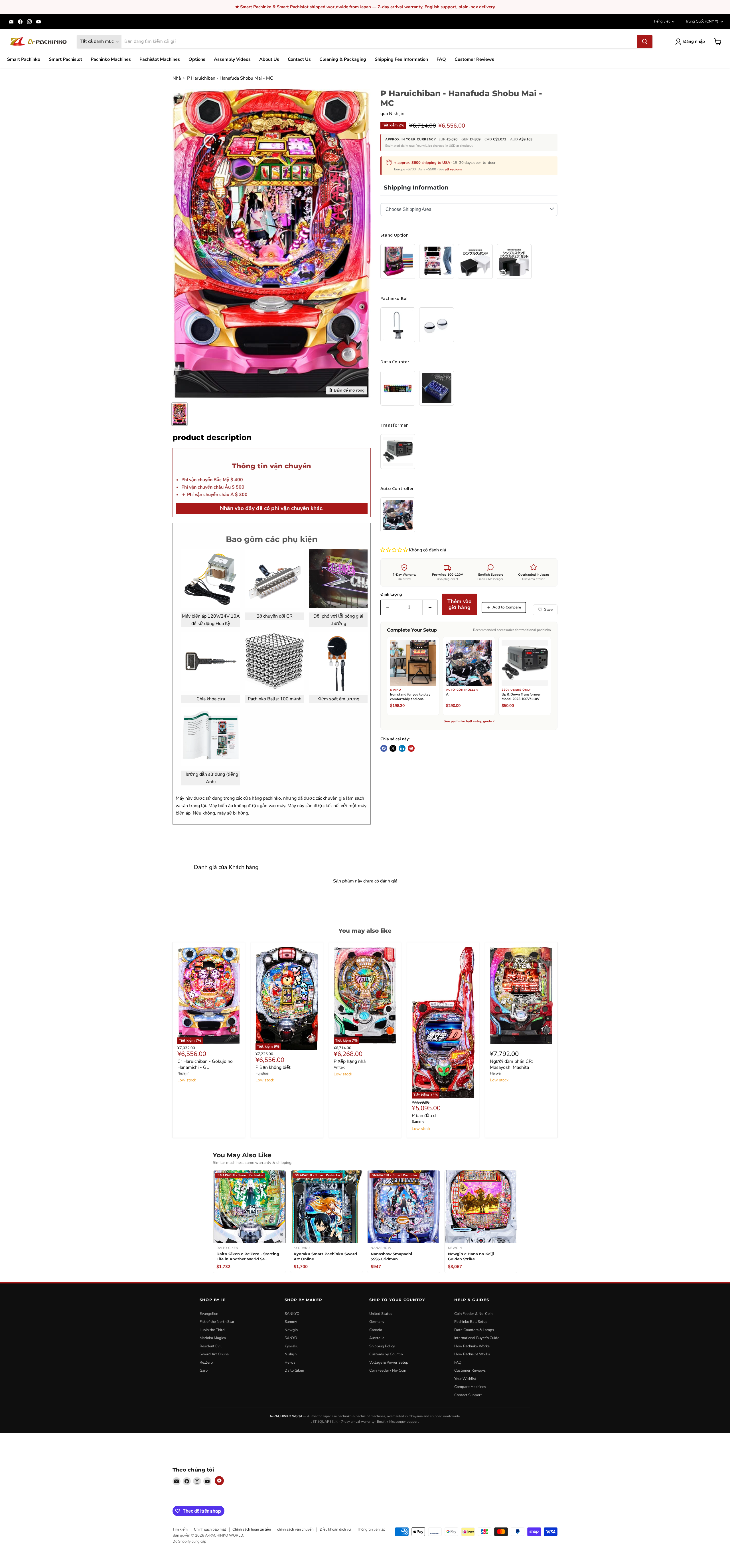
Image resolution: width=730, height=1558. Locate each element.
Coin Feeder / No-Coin (387, 1370)
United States (380, 1313)
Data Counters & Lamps (474, 1330)
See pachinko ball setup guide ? (469, 721)
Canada (375, 1330)
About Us (269, 59)
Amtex (339, 1067)
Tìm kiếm (180, 1529)
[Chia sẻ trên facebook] (383, 748)
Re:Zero (206, 1362)
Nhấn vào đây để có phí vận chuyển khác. (272, 508)
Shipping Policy (382, 1346)
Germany (376, 1321)
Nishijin (396, 113)
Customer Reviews (474, 59)
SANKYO (292, 1313)
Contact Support (468, 1395)
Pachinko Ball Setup (471, 1321)
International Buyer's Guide (476, 1338)
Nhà (177, 78)
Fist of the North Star (217, 1321)
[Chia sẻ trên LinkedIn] (402, 748)
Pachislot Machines (159, 59)
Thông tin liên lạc (371, 1529)
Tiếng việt (661, 21)
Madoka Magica (213, 1338)
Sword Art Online (214, 1354)
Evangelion (209, 1313)
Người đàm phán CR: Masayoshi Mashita (511, 1064)
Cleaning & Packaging (342, 59)
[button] (394, 550)
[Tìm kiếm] (644, 41)
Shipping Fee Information (401, 59)
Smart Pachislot (65, 59)
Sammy (418, 1121)
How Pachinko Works (472, 1346)
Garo (204, 1370)
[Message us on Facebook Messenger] (219, 1480)
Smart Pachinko (23, 59)
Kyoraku (291, 1346)
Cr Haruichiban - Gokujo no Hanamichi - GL (205, 1064)
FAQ (441, 59)
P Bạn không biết (273, 1067)
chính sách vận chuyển (295, 1529)
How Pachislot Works (472, 1354)
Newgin (291, 1330)
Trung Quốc (701, 21)
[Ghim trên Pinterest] (411, 748)
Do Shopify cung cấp (189, 1541)
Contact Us (299, 59)
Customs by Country (386, 1354)
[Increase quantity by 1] (430, 607)
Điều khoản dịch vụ (335, 1529)
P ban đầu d (424, 1115)
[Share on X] (393, 748)
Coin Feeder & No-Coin (473, 1313)
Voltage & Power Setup (388, 1362)
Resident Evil (211, 1346)
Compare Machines (470, 1386)
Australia (376, 1338)
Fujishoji (262, 1073)
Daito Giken (294, 1370)
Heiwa (495, 1073)
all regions (453, 169)
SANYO (291, 1338)
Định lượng (391, 594)
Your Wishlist (465, 1378)
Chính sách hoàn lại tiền (251, 1529)
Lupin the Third (212, 1330)
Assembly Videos (232, 59)
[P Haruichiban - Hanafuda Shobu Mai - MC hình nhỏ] (179, 414)
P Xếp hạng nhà (350, 1061)
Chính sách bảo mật (210, 1529)
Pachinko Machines (111, 59)
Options (196, 59)
